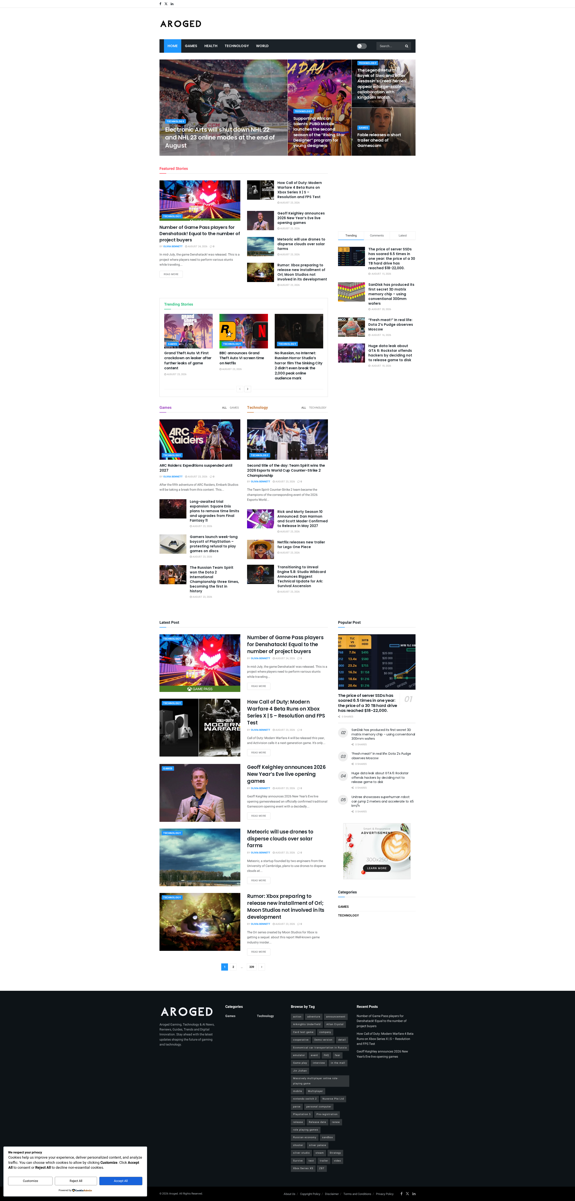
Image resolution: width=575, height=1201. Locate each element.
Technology (237, 46)
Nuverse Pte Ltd (333, 1099)
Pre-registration (327, 1114)
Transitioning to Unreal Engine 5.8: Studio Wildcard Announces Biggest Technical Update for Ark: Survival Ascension (301, 576)
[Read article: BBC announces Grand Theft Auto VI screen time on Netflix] (243, 331)
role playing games (305, 1130)
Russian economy (304, 1137)
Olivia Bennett (178, 154)
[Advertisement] (377, 193)
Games (191, 46)
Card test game (303, 1032)
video (337, 1161)
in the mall (338, 1063)
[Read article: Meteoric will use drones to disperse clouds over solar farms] (260, 246)
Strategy (335, 1153)
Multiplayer (315, 1091)
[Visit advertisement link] (377, 851)
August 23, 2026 (203, 154)
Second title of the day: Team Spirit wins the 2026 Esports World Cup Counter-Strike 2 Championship (286, 470)
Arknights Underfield (307, 1024)
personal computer (318, 1107)
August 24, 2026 (197, 246)
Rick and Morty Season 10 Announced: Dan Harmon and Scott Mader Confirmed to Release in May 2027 (302, 518)
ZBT (322, 1168)
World (262, 46)
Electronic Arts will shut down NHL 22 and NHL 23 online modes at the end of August (220, 137)
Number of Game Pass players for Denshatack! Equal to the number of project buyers (199, 233)
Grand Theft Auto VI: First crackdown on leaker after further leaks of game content (188, 360)
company (325, 1032)
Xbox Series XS (303, 1168)
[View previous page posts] (240, 389)
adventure (313, 1017)
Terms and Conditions (357, 1194)
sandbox (327, 1137)
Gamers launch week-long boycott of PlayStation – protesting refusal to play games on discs (214, 543)
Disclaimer (332, 1194)
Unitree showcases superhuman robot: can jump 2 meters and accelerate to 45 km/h (383, 801)
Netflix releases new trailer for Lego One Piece (301, 544)
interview (319, 1063)
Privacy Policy (385, 1194)
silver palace (317, 1145)
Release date (317, 1122)
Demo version (323, 1040)
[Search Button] (407, 46)
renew (336, 1122)
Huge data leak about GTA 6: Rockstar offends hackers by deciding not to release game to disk (390, 352)
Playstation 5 (302, 1114)
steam (320, 1153)
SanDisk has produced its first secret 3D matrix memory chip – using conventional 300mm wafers (391, 294)
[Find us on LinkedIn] (172, 4)
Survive (298, 1161)
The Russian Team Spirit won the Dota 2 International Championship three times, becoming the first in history (214, 579)
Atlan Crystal (335, 1024)
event (314, 1055)
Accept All (121, 1181)
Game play (300, 1063)
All (224, 408)
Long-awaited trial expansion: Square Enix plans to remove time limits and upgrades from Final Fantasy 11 (214, 511)
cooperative (301, 1040)
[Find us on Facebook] (160, 4)
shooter (298, 1145)
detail (342, 1040)
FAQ (326, 1055)
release (298, 1122)
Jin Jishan (300, 1071)
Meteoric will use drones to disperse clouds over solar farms (301, 244)
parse (297, 1107)
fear (337, 1055)
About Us (289, 1194)
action (297, 1017)
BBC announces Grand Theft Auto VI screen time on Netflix (241, 358)
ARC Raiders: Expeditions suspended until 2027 (195, 468)
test (311, 1161)
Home (173, 46)
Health (210, 46)
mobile (297, 1091)
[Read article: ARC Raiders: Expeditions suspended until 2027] (199, 439)
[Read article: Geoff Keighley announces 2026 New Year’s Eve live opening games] (260, 220)
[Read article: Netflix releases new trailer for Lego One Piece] (260, 549)
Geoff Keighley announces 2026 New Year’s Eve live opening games (301, 218)
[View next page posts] (247, 389)
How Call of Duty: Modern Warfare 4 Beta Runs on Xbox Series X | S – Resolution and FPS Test (299, 189)
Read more (173, 274)
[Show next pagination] (261, 967)
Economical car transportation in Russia (320, 1048)
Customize (30, 1181)
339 (251, 967)
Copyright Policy (310, 1194)
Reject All (76, 1181)
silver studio (301, 1153)
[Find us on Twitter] (166, 4)
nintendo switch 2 (305, 1099)
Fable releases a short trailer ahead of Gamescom (379, 140)
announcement (335, 1017)
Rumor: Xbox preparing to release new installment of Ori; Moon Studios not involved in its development (302, 272)
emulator (299, 1055)
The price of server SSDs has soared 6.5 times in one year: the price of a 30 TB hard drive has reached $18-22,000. (391, 258)
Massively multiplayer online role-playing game (315, 1080)
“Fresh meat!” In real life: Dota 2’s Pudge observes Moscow (390, 324)
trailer (324, 1161)
